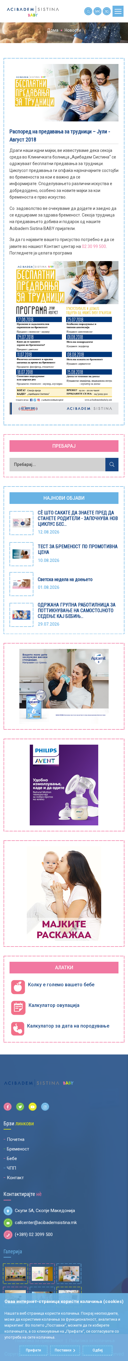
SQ (107, 11)
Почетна (15, 1139)
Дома (52, 30)
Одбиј (98, 1350)
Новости (73, 30)
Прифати (33, 1350)
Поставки (63, 1350)
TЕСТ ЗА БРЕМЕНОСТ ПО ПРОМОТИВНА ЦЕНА (78, 549)
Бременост (18, 1149)
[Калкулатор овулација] (18, 1008)
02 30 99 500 (94, 246)
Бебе (12, 1158)
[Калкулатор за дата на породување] (18, 1029)
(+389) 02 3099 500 (34, 1234)
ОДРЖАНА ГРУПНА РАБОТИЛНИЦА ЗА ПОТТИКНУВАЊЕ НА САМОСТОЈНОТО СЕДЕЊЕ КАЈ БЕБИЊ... (76, 610)
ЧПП (11, 1168)
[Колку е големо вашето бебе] (18, 987)
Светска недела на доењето (65, 579)
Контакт (15, 1177)
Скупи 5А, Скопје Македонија (45, 1210)
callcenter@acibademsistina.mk (46, 1222)
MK (97, 11)
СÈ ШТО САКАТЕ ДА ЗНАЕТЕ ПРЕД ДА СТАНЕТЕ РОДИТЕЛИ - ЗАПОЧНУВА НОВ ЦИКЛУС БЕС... (78, 518)
